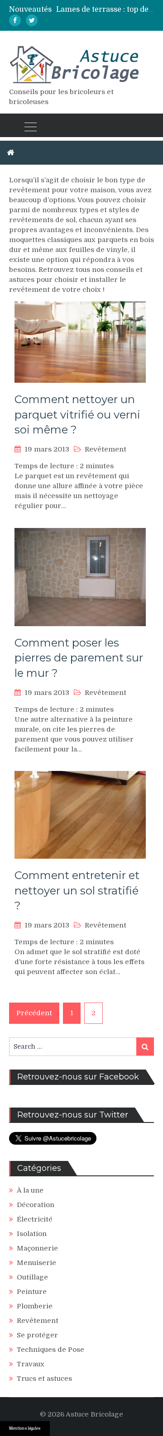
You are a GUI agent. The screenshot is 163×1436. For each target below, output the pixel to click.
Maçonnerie (37, 1248)
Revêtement (105, 449)
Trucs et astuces (44, 1378)
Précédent (34, 1013)
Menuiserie (36, 1263)
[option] (105, 9)
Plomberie (35, 1306)
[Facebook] (15, 20)
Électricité (35, 1219)
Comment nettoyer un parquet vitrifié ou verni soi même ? (77, 414)
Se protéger (37, 1335)
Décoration (35, 1205)
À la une (30, 1190)
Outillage (32, 1277)
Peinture (32, 1292)
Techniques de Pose (50, 1350)
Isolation (32, 1234)
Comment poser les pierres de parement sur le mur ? (78, 658)
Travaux (30, 1364)
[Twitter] (32, 20)
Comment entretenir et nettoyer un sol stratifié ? (76, 890)
